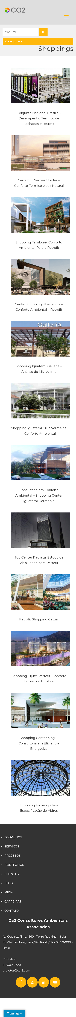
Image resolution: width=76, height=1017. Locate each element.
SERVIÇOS (11, 846)
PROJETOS (12, 855)
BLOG (8, 883)
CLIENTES (11, 874)
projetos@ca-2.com (16, 970)
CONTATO (11, 910)
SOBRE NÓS (13, 837)
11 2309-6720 (12, 965)
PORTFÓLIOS (14, 865)
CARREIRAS (12, 901)
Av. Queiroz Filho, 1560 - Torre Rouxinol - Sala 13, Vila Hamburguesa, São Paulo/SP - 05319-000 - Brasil (38, 942)
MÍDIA (8, 892)
